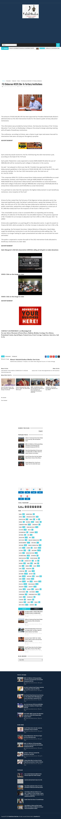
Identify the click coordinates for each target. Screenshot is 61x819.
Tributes (29, 599)
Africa (20, 516)
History (21, 550)
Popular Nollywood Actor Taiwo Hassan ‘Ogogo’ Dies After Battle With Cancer (23, 388)
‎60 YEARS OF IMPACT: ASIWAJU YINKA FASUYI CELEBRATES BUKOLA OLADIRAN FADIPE (33, 612)
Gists (20, 547)
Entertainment (22, 542)
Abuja (20, 514)
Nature (31, 573)
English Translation (34, 540)
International (22, 555)
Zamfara (32, 604)
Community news (23, 524)
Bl (36, 519)
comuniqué (35, 524)
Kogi (20, 566)
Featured (33, 542)
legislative (28, 568)
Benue (31, 519)
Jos (36, 560)
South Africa (22, 591)
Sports (20, 597)
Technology (30, 597)
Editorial (21, 534)
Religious (21, 586)
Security (31, 586)
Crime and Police (31, 527)
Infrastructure (30, 553)
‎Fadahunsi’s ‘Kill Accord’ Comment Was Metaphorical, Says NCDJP (52, 388)
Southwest (32, 591)
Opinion (28, 578)
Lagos (34, 566)
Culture (21, 529)
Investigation (22, 558)
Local (29, 571)
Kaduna (21, 563)
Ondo (20, 578)
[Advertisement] (30, 31)
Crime (20, 527)
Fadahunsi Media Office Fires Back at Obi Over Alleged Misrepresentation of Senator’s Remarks (33, 761)
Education (32, 48)
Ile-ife (20, 553)
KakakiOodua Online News (14, 816)
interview (33, 555)
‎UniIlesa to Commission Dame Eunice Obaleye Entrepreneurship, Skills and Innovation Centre (34, 439)
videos (36, 602)
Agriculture (22, 519)
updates (21, 602)
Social (20, 589)
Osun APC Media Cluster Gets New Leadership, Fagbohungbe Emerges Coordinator (7, 388)
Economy (32, 532)
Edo (28, 534)
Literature (21, 571)
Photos (36, 581)
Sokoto (37, 589)
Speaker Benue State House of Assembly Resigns (34, 799)
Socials (29, 589)
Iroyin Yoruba (33, 558)
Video (28, 602)
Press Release (31, 584)
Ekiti (30, 537)
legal (20, 568)
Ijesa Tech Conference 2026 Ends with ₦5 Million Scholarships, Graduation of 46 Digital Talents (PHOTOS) (33, 705)
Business (28, 522)
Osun (20, 581)
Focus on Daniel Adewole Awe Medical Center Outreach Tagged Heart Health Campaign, (33, 774)
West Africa (22, 604)
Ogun (37, 576)
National (14, 81)
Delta (29, 529)
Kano (28, 563)
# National (14, 356)
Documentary (22, 532)
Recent (24, 609)
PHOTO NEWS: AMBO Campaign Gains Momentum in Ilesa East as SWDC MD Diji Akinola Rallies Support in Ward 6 (33, 715)
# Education (8, 356)
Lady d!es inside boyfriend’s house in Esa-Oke (33, 780)
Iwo (20, 560)
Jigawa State (28, 560)
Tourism (21, 599)
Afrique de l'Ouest (31, 516)
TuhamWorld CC (37, 816)
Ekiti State (21, 540)
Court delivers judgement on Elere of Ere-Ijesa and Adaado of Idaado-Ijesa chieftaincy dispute (33, 786)
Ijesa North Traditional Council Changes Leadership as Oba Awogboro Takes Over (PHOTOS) (34, 688)
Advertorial (29, 514)
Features (21, 545)
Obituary (29, 576)
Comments (36, 609)
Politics (21, 584)
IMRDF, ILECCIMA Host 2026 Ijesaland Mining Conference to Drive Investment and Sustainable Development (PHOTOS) (37, 390)
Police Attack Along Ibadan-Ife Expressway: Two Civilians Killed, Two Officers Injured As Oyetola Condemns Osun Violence (33, 451)
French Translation (33, 545)
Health (35, 547)
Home (3, 81)
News (18, 81)
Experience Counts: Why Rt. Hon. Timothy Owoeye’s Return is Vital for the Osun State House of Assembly (33, 639)
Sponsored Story (33, 594)
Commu (37, 522)
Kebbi (35, 563)
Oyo (28, 581)
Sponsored (21, 594)
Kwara (27, 566)
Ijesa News (34, 550)
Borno (20, 522)
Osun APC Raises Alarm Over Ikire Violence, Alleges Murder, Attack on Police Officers (33, 457)
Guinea (28, 547)
